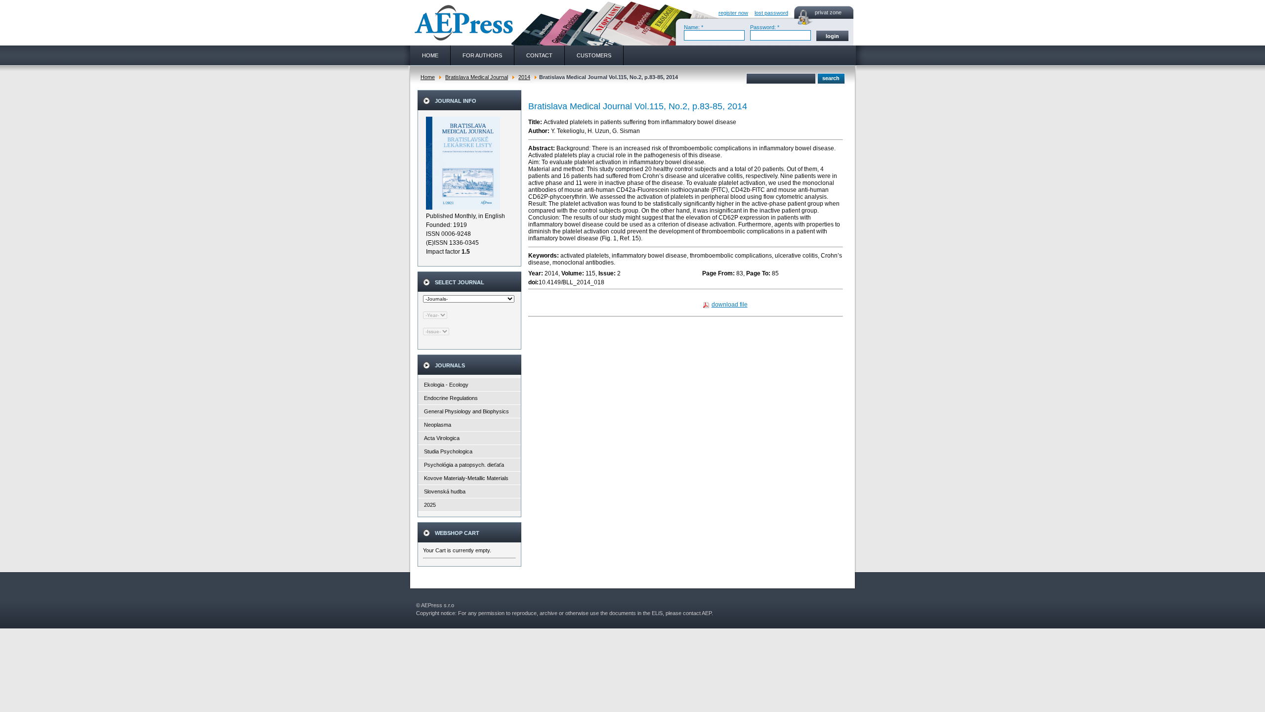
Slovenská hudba (444, 491)
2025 (430, 505)
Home (428, 77)
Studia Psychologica (448, 451)
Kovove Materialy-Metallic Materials (466, 478)
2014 (524, 77)
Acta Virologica (442, 438)
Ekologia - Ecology (446, 385)
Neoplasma (437, 425)
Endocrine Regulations (451, 398)
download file (730, 304)
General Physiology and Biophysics (466, 411)
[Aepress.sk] (462, 22)
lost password (771, 13)
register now (733, 13)
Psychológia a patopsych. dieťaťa (464, 465)
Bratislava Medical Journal (476, 77)
